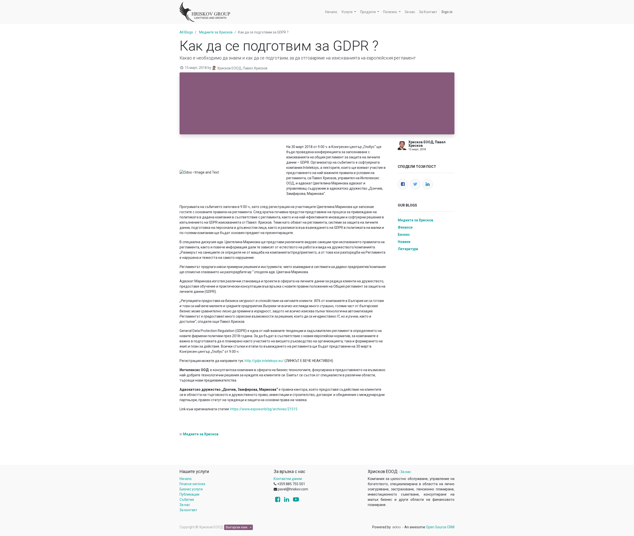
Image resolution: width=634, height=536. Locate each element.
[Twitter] (415, 184)
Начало (186, 479)
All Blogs (186, 32)
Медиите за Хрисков (216, 32)
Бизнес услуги (191, 489)
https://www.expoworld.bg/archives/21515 (263, 409)
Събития (187, 500)
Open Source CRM (440, 527)
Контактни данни (288, 479)
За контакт (188, 510)
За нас (185, 505)
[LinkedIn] (428, 184)
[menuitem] (331, 12)
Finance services (192, 484)
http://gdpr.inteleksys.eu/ (264, 361)
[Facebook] (403, 184)
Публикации (189, 494)
